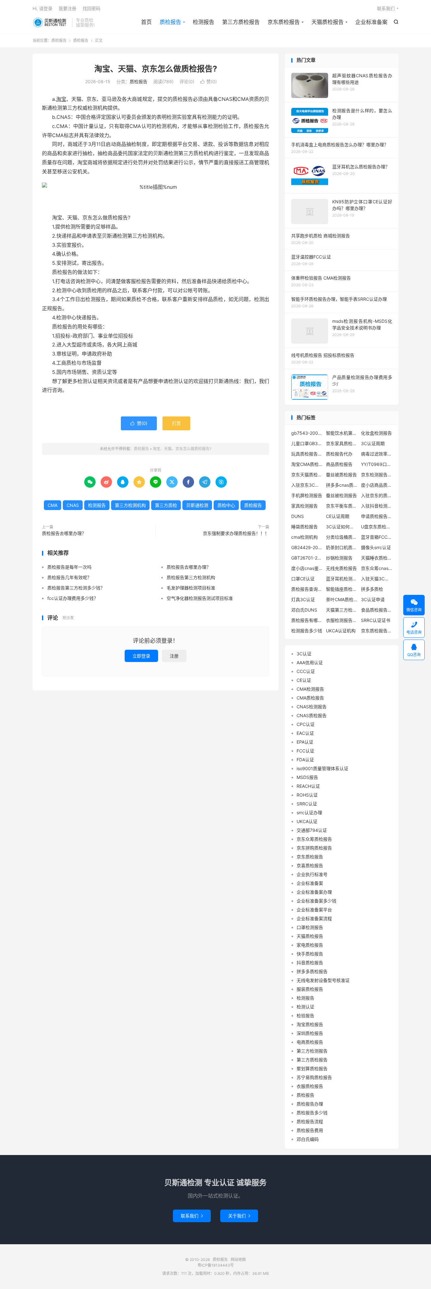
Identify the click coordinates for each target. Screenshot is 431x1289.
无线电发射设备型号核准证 (323, 980)
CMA (52, 505)
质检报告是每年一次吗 (69, 567)
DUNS (297, 516)
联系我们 (386, 8)
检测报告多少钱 (306, 630)
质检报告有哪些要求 (307, 620)
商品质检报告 (339, 464)
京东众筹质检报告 (314, 839)
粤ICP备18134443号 (216, 1265)
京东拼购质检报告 (314, 848)
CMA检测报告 (310, 689)
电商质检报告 (310, 1042)
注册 (174, 656)
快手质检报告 (310, 953)
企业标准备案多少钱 (316, 900)
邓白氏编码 (308, 1139)
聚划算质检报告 (312, 1068)
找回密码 (91, 8)
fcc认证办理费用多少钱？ (72, 598)
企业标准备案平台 (314, 909)
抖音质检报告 (310, 962)
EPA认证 (305, 742)
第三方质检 (166, 505)
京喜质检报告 (310, 865)
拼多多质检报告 (312, 971)
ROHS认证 (307, 795)
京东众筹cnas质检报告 (377, 568)
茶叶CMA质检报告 (341, 599)
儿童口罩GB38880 (307, 443)
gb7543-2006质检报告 (307, 433)
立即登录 (141, 656)
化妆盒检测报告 (376, 433)
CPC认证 (306, 724)
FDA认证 (305, 759)
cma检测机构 (304, 537)
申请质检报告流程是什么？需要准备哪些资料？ (377, 516)
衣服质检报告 (310, 1086)
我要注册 (67, 8)
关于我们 (239, 1215)
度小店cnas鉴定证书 (307, 568)
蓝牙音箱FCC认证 (377, 537)
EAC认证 (305, 733)
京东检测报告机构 (377, 474)
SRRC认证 (307, 803)
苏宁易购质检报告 (314, 1077)
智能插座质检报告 (341, 589)
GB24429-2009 (307, 547)
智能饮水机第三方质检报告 (341, 433)
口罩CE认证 (303, 578)
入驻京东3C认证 (307, 485)
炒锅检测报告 (339, 557)
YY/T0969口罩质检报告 (377, 464)
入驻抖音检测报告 (377, 505)
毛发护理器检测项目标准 (191, 587)
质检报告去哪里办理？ (64, 533)
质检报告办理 (310, 1103)
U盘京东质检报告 (377, 526)
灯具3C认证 (303, 599)
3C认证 (304, 653)
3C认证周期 (373, 443)
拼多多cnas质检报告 (341, 485)
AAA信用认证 (310, 662)
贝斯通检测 (197, 505)
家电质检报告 (310, 945)
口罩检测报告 (310, 927)
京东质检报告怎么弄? (377, 630)
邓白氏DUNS (304, 610)
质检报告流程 (310, 1121)
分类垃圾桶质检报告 (341, 537)
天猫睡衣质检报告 (377, 557)
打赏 (176, 423)
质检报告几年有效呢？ (69, 577)
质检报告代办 (339, 453)
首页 (146, 22)
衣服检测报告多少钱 (341, 620)
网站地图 (238, 1259)
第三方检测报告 (312, 1051)
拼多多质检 (372, 589)
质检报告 (50, 22)
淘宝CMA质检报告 (307, 464)
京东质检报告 (284, 22)
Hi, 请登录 (42, 8)
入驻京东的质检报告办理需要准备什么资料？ (377, 495)
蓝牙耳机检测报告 (341, 578)
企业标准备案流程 (314, 918)
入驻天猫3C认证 (377, 578)
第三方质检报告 (241, 22)
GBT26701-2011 (307, 557)
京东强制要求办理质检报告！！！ (236, 533)
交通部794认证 (312, 830)
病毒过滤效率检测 (377, 453)
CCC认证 (306, 671)
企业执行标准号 (312, 874)
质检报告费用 (310, 1130)
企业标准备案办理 (314, 892)
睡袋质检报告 (304, 526)
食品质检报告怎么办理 (377, 610)
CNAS (73, 505)
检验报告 (305, 1015)
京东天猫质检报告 (307, 474)
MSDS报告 (307, 777)
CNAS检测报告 (312, 706)
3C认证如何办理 (341, 526)
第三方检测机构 (130, 505)
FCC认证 (305, 750)
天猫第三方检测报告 (341, 610)
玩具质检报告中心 (307, 453)
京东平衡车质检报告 (341, 505)
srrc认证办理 (309, 812)
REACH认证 (308, 786)
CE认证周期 (337, 516)
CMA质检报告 (310, 697)
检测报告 (203, 22)
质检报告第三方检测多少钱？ (76, 587)
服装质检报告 (310, 989)
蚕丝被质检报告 (341, 474)
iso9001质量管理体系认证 (322, 768)
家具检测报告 (304, 505)
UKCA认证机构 (341, 630)
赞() (208, 81)
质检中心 (226, 505)
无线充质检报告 (341, 568)
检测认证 (305, 1006)
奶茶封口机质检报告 (341, 547)
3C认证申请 (373, 599)
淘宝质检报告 (310, 1024)
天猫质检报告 (327, 22)
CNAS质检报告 (312, 715)
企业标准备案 (371, 22)
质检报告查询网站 (307, 589)
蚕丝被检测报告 (341, 495)
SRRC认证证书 (375, 620)
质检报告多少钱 (312, 1112)
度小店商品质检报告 (377, 485)
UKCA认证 (307, 821)
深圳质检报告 (310, 1033)
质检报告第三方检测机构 (191, 577)
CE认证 (304, 680)
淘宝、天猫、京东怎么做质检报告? (155, 68)
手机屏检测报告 (306, 495)
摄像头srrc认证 (376, 547)
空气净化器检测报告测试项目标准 (200, 598)
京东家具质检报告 (341, 443)
